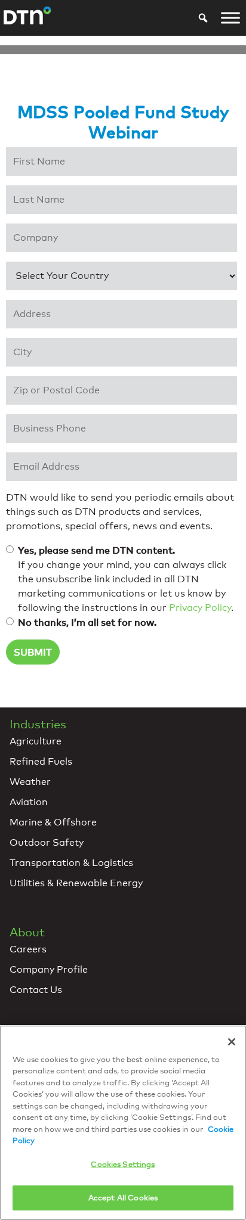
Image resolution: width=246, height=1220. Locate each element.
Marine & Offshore (53, 822)
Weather (30, 781)
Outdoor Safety (47, 842)
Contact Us (36, 989)
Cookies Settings (123, 1164)
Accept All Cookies (123, 1197)
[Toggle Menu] (230, 18)
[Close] (232, 1042)
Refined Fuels (41, 761)
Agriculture (35, 741)
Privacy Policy (200, 607)
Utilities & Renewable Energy (76, 883)
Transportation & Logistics (71, 862)
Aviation (29, 802)
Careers (28, 949)
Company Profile (49, 969)
